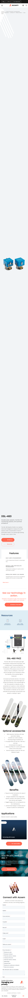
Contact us (9, 539)
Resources (9, 544)
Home (2, 11)
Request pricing (11, 869)
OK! (23, 996)
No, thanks (4, 996)
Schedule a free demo (15, 604)
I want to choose (14, 996)
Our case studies (16, 843)
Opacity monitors (16, 12)
